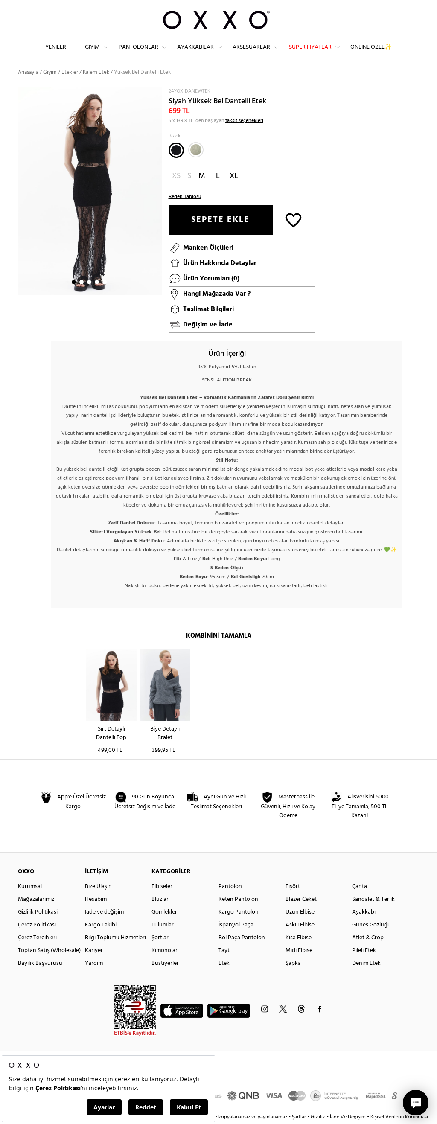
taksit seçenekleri (244, 120)
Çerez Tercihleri (37, 938)
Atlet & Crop (368, 938)
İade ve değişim (104, 912)
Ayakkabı (364, 912)
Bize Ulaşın (98, 886)
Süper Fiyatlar (310, 47)
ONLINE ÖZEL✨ (371, 47)
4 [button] (97, 282)
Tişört (293, 886)
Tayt (224, 950)
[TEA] (196, 149)
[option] (90, 191)
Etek (224, 963)
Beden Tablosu (185, 196)
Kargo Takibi (101, 925)
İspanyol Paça (235, 925)
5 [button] (104, 282)
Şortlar (160, 938)
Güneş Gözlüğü (371, 925)
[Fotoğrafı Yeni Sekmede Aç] (156, 92)
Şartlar (299, 1117)
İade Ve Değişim (348, 1117)
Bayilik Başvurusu (40, 963)
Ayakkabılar (195, 47)
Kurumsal (30, 886)
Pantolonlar (138, 47)
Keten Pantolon (238, 899)
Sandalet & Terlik (373, 899)
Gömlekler (164, 912)
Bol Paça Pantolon (241, 938)
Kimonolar (164, 950)
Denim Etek (366, 963)
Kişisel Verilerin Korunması (399, 1117)
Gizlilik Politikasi (38, 912)
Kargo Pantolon (238, 912)
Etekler (69, 72)
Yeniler (55, 47)
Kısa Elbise (299, 938)
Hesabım (96, 899)
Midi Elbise (299, 950)
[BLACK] (176, 150)
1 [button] (74, 282)
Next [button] (22, 191)
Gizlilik (318, 1117)
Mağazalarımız (36, 899)
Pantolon (230, 886)
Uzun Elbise (300, 912)
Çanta (359, 886)
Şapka (293, 963)
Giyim (92, 47)
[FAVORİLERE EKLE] (293, 220)
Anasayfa (28, 72)
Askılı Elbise (300, 925)
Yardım (94, 963)
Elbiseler (161, 886)
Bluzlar (160, 899)
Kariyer (94, 950)
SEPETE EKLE (220, 220)
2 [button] (81, 282)
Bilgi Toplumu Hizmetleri (115, 938)
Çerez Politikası (37, 925)
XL (234, 176)
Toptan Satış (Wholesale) (49, 950)
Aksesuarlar (251, 47)
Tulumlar (162, 925)
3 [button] (89, 282)
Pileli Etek (364, 950)
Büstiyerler (165, 963)
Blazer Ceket (301, 899)
